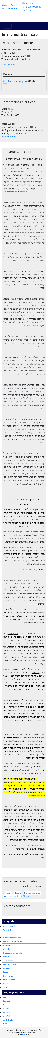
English (6, 997)
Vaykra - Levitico (12, 896)
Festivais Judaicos (10, 964)
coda (24, 1035)
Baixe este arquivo (17, 81)
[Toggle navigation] (8, 26)
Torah (5, 934)
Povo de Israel (9, 926)
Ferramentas (8, 976)
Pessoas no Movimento (12, 953)
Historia (6, 956)
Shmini (26, 896)
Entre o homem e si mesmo (14, 941)
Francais (6, 1001)
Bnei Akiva (7, 949)
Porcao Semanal (32, 892)
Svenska (6, 1005)
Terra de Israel (8, 930)
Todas (9, 892)
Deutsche (7, 1012)
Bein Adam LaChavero (12, 937)
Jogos (5, 972)
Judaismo (7, 945)
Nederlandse (8, 1020)
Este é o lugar (8, 136)
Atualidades (8, 960)
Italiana (6, 1008)
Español (6, 1016)
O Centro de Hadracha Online (24, 17)
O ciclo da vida (9, 979)
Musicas (6, 983)
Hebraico (7, 968)
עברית (5, 1024)
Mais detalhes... (9, 64)
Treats (5, 987)
